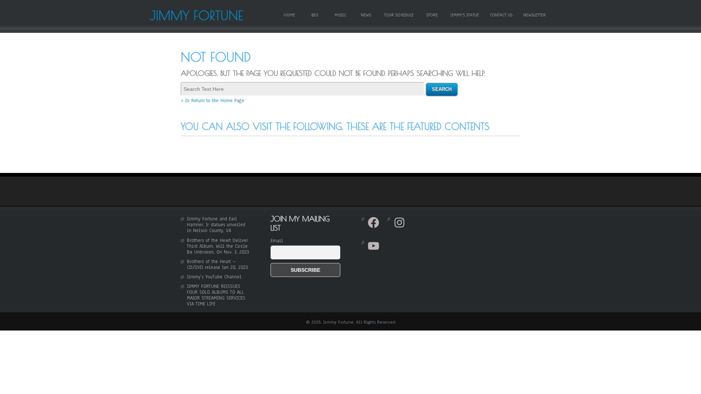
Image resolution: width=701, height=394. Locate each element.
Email (277, 240)
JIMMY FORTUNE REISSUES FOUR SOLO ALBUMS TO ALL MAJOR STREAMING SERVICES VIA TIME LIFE (216, 295)
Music (340, 15)
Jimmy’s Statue (464, 15)
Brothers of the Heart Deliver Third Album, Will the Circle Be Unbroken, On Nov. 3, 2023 (218, 246)
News (366, 15)
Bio (314, 15)
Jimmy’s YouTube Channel (214, 277)
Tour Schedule (399, 15)
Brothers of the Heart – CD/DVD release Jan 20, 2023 (217, 264)
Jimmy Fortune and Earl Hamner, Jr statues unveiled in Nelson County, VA (216, 225)
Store (432, 15)
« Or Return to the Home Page (212, 100)
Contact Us (501, 15)
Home (289, 15)
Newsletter (534, 15)
